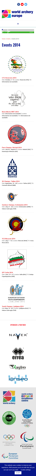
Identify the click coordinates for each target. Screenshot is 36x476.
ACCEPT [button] (18, 473)
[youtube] (22, 4)
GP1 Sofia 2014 (7, 272)
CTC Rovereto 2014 (9, 78)
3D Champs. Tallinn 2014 (10, 181)
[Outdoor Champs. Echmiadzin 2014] (12, 196)
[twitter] (26, 4)
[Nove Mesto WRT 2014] (17, 98)
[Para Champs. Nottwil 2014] (17, 134)
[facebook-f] (19, 4)
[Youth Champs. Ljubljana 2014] (16, 293)
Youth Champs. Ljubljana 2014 (13, 306)
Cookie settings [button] (26, 470)
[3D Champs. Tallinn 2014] (12, 168)
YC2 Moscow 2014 (8, 239)
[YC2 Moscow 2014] (16, 225)
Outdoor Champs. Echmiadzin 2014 (14, 205)
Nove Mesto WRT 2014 (10, 112)
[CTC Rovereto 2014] (17, 64)
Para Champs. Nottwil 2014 (12, 147)
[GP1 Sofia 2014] (17, 259)
